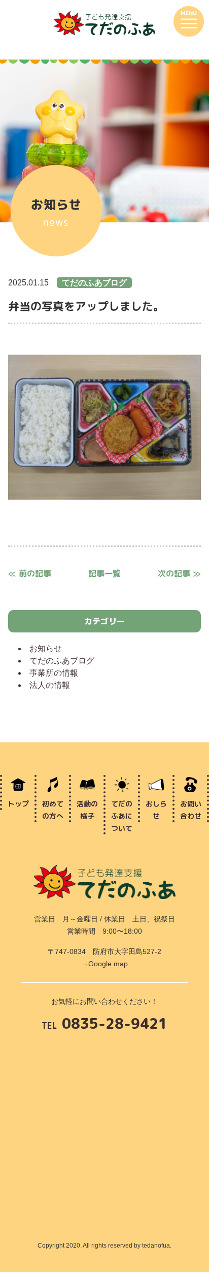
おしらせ (156, 810)
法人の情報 (49, 685)
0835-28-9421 (104, 1025)
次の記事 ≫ (179, 573)
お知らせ (45, 648)
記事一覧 (104, 573)
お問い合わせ (190, 810)
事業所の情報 (53, 673)
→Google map (104, 964)
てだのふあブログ (61, 660)
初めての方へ (52, 810)
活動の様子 (87, 810)
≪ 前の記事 (29, 573)
